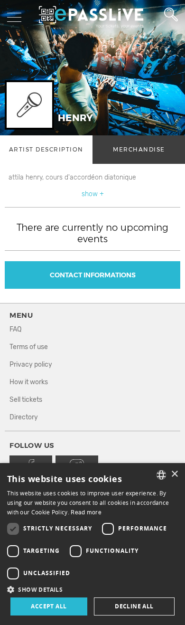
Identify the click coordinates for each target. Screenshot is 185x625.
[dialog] (92, 544)
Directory (23, 417)
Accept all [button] (48, 606)
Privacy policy (30, 364)
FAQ (15, 329)
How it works (28, 382)
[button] (92, 589)
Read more (86, 512)
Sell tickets (25, 400)
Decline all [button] (134, 606)
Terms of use (28, 347)
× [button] (174, 474)
